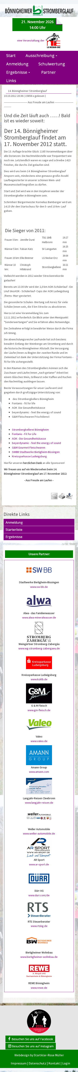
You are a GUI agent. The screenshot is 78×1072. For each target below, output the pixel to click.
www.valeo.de (39, 741)
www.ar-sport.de (39, 864)
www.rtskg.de (39, 926)
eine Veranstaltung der (31, 40)
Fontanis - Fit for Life (24, 434)
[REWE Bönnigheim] (39, 971)
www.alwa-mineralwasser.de (39, 617)
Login (66, 1063)
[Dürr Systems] (39, 878)
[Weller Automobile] (39, 816)
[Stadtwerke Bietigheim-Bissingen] (39, 570)
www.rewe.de (39, 988)
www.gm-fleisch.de (39, 710)
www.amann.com (39, 772)
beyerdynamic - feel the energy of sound (36, 443)
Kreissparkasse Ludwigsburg (29, 456)
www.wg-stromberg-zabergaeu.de (39, 648)
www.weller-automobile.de (39, 833)
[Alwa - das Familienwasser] (39, 601)
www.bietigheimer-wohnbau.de (39, 957)
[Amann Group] (39, 755)
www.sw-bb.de (39, 587)
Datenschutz (37, 1063)
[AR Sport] (39, 847)
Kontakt (54, 1063)
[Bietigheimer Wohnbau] (39, 940)
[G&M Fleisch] (39, 693)
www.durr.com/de (39, 895)
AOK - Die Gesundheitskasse (29, 438)
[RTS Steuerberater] (39, 909)
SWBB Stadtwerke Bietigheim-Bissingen (36, 452)
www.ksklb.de (39, 679)
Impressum (18, 1063)
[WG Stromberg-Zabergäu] (39, 631)
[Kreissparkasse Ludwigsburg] (39, 662)
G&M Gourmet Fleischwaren (28, 447)
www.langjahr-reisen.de (39, 802)
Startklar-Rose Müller (49, 1055)
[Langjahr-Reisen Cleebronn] (39, 785)
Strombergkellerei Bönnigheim (30, 429)
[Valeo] (39, 724)
